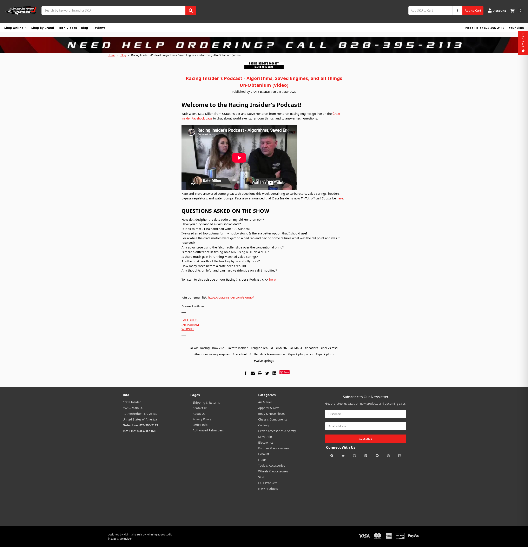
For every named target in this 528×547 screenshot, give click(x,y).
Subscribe (365, 438)
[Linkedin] (274, 373)
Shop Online (13, 28)
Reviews (98, 28)
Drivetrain (265, 437)
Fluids (262, 460)
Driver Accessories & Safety (277, 431)
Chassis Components (272, 419)
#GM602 (282, 348)
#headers (311, 348)
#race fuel (240, 354)
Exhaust (263, 454)
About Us (199, 414)
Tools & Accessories (271, 465)
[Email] (253, 373)
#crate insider (238, 348)
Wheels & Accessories (273, 471)
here (340, 198)
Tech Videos (67, 28)
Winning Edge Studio (159, 534)
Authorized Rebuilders (208, 430)
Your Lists (516, 28)
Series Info (200, 425)
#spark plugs (325, 354)
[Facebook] (245, 373)
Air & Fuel (265, 402)
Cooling (263, 425)
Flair (126, 534)
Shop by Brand (42, 28)
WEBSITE (188, 329)
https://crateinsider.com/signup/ (231, 297)
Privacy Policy (202, 419)
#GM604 (296, 348)
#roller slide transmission (267, 354)
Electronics (265, 442)
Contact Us (200, 408)
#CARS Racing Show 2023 (207, 348)
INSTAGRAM (190, 324)
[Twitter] (267, 373)
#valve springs (264, 361)
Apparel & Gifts (268, 408)
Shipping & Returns (206, 402)
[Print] (260, 373)
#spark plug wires (300, 354)
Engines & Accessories (273, 448)
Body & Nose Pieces (271, 414)
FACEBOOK (190, 320)
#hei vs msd (329, 348)
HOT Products (267, 483)
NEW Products (268, 489)
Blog (84, 28)
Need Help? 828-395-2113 (484, 28)
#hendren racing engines (212, 354)
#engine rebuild (262, 348)
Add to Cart (473, 10)
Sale (261, 477)
